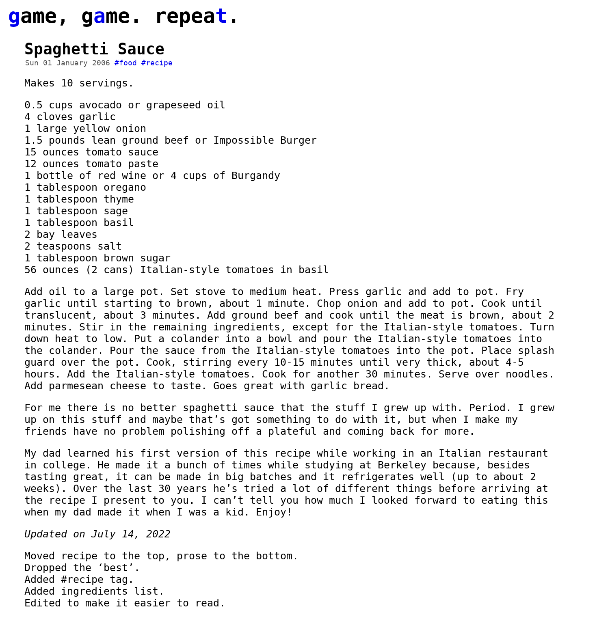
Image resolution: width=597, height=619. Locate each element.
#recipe (157, 62)
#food (126, 62)
